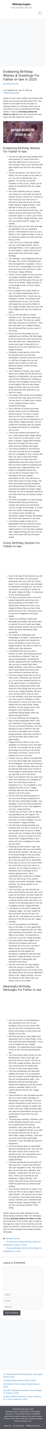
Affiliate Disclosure (33, 1426)
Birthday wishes (13, 1238)
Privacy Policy (18, 1426)
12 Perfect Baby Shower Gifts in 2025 (19, 1380)
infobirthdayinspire (11, 93)
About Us (7, 1426)
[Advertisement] (23, 43)
